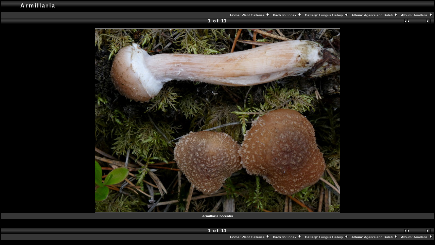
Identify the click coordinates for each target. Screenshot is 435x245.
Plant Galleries (253, 15)
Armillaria (421, 15)
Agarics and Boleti (379, 15)
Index (292, 15)
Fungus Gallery (331, 15)
